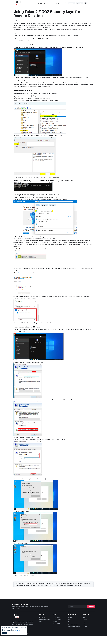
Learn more (17, 630)
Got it (4, 633)
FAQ (69, 621)
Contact (85, 619)
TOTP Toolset (57, 617)
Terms (84, 624)
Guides (51, 3)
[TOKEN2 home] (16, 3)
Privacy (85, 626)
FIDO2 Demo (57, 623)
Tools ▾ (46, 3)
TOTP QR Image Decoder (57, 620)
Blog (56, 3)
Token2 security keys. (76, 29)
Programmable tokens (44, 619)
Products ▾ (40, 3)
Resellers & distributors (74, 626)
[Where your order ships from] (85, 3)
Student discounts (74, 624)
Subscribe (91, 606)
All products (42, 617)
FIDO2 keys (41, 621)
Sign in (61, 3)
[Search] (66, 3)
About (84, 617)
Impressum (86, 621)
